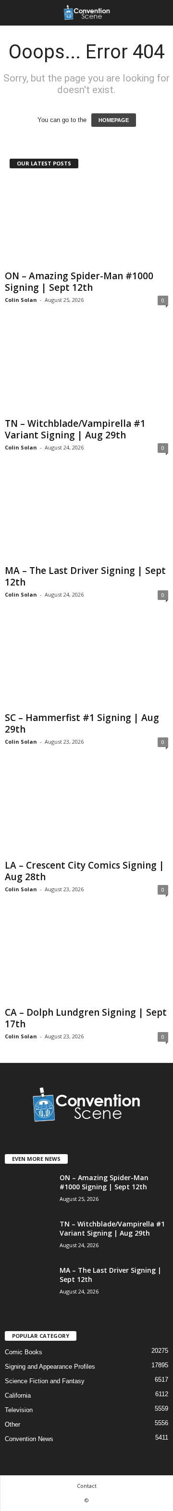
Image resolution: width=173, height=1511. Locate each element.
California (18, 1395)
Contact (87, 1485)
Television (19, 1410)
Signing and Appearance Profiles (50, 1366)
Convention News (29, 1439)
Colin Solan (21, 299)
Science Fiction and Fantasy (45, 1381)
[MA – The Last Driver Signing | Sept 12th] (86, 517)
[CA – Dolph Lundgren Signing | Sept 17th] (86, 959)
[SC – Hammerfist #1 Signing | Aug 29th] (86, 664)
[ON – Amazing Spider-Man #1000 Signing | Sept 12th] (86, 222)
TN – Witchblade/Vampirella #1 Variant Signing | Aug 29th (75, 429)
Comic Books (23, 1352)
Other (12, 1424)
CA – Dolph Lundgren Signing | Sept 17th (86, 1018)
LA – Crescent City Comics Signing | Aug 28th (84, 871)
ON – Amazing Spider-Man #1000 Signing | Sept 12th (79, 282)
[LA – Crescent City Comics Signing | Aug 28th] (86, 811)
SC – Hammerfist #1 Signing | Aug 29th (82, 723)
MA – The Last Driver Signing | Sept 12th (85, 576)
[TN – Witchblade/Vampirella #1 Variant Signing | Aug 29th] (86, 369)
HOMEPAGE (114, 120)
